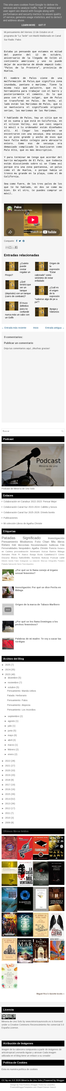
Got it (42, 25)
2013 (7, 803)
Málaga (61, 551)
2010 (7, 817)
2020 (7, 770)
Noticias (45, 558)
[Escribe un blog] (10, 247)
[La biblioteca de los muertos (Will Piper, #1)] (56, 910)
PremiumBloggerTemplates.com (23, 1087)
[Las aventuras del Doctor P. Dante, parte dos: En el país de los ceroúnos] (41, 936)
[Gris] (25, 935)
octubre (12, 687)
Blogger (60, 1080)
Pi (19, 554)
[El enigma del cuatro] (41, 961)
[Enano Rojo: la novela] (9, 858)
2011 (7, 813)
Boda (40, 554)
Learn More (28, 25)
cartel (61, 558)
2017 (7, 784)
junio (10, 730)
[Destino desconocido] (56, 959)
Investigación (56, 538)
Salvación (12, 564)
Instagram (24, 561)
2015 (7, 794)
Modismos (26, 541)
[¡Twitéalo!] (20, 241)
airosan (38, 1052)
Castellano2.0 (50, 554)
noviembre (13, 682)
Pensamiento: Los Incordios (21, 709)
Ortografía (52, 561)
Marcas (44, 561)
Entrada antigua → (54, 327)
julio (10, 726)
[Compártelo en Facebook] (16, 241)
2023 (7, 674)
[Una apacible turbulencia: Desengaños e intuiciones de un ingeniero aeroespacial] (9, 885)
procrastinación (21, 551)
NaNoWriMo (24, 558)
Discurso (6, 558)
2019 (7, 775)
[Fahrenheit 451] (41, 859)
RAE (14, 545)
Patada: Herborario (17, 695)
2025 (7, 664)
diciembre (13, 677)
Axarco (25, 554)
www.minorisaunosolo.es (38, 1021)
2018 (7, 780)
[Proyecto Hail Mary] (56, 859)
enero (11, 754)
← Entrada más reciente (14, 327)
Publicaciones (11, 518)
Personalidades (10, 548)
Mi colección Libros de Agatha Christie (23, 523)
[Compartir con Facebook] (16, 247)
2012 (7, 808)
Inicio (35, 327)
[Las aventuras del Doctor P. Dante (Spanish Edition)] (9, 960)
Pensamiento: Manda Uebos (21, 691)
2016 (7, 789)
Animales (6, 554)
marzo (11, 745)
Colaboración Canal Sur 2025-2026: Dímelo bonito (29, 512)
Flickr (14, 554)
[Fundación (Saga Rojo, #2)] (41, 885)
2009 (7, 822)
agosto (11, 721)
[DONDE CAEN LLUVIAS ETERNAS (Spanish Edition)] (56, 884)
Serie (19, 564)
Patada (5, 564)
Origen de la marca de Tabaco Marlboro (37, 604)
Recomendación (39, 545)
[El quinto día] (25, 910)
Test (24, 564)
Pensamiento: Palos (17, 700)
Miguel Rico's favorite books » (50, 994)
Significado (32, 538)
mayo (10, 735)
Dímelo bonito (7, 561)
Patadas (8, 538)
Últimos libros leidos (16, 831)
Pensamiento (10, 541)
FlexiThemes (24, 1085)
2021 (7, 765)
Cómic (61, 554)
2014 (7, 799)
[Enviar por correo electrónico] (7, 247)
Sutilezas (53, 545)
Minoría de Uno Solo (31, 1080)
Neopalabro (25, 548)
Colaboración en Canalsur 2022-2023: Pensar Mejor (30, 501)
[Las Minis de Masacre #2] (9, 935)
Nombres (36, 558)
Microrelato (23, 545)
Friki (62, 545)
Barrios (53, 551)
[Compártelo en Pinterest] (23, 241)
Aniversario (35, 551)
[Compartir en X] (13, 247)
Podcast (54, 558)
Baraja (33, 554)
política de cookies (28, 1069)
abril (10, 740)
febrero (11, 749)
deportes (29, 564)
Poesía (52, 548)
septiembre (13, 716)
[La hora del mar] (25, 962)
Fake (16, 561)
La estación (34, 561)
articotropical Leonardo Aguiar (17, 1052)
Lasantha (51, 1085)
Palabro (61, 561)
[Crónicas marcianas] (25, 859)
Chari (46, 541)
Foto (38, 541)
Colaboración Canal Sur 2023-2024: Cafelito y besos (30, 507)
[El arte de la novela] (41, 910)
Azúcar (44, 551)
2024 (7, 669)
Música (14, 558)
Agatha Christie (40, 548)
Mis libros (57, 541)
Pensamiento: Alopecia (18, 705)
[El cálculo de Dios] (9, 911)
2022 (7, 761)
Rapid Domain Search (47, 1087)
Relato (6, 544)
